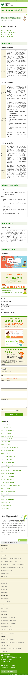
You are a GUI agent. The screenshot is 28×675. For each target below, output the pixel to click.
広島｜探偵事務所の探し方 (7, 439)
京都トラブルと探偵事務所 (7, 476)
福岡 (24, 530)
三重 (3, 527)
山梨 (3, 525)
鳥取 (12, 529)
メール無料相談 (5, 508)
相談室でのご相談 (5, 604)
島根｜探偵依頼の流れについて (8, 430)
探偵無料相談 (4, 580)
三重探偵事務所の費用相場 (7, 482)
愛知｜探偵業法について (7, 427)
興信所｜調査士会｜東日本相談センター (9, 620)
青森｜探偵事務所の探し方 (7, 462)
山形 (3, 521)
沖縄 (19, 532)
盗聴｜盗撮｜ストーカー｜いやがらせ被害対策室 (11, 648)
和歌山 (3, 529)
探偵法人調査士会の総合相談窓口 (8, 633)
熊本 (11, 532)
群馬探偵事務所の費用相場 (7, 479)
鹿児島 (16, 532)
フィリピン (8, 534)
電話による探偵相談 (5, 598)
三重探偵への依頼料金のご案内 (8, 456)
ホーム (3, 298)
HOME (2, 542)
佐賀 (5, 532)
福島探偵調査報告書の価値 (7, 499)
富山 (5, 525)
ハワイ (3, 534)
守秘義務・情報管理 (5, 573)
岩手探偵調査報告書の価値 (7, 473)
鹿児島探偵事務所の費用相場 (8, 491)
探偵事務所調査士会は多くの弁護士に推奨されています (12, 567)
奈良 (16, 527)
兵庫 (21, 527)
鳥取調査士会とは (5, 453)
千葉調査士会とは (5, 424)
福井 (11, 525)
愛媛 (11, 530)
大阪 (11, 527)
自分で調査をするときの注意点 (8, 32)
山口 (22, 529)
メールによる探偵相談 (5, 601)
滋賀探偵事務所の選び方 (7, 436)
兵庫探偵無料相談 (5, 441)
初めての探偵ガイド (5, 592)
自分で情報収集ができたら (7, 34)
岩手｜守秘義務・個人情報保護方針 (9, 447)
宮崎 (13, 532)
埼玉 (20, 521)
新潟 (20, 523)
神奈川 (22, 521)
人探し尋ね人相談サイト (6, 645)
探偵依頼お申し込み (5, 589)
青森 (16, 520)
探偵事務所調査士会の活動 (6, 570)
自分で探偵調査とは (6, 30)
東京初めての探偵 (5, 467)
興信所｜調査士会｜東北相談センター (9, 617)
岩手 (18, 520)
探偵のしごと (4, 304)
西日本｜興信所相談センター (7, 626)
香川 (9, 530)
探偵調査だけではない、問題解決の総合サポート (12, 470)
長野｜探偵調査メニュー (7, 459)
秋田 (21, 520)
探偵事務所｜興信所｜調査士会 (7, 639)
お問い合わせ (4, 611)
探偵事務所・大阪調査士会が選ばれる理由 (11, 485)
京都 (14, 527)
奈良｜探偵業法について (7, 465)
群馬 (3, 523)
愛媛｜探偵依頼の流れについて (8, 494)
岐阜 (24, 525)
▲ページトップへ (23, 540)
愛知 (21, 525)
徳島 (14, 530)
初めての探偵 (4, 586)
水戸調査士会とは (5, 496)
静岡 (19, 525)
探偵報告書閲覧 (5, 307)
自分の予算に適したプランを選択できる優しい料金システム (13, 564)
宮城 (23, 520)
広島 (20, 529)
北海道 (12, 520)
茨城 (8, 523)
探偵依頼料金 (4, 583)
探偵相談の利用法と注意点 (8, 312)
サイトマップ (4, 651)
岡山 (17, 529)
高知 (16, 530)
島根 (14, 529)
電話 (6, 362)
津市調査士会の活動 (6, 505)
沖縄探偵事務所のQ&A (6, 488)
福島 (5, 521)
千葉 (17, 521)
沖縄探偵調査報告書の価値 (7, 450)
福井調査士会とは (5, 502)
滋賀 (19, 527)
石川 (8, 525)
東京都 (14, 521)
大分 (8, 532)
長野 (22, 523)
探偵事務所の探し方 (6, 433)
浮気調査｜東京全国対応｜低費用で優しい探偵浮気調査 (12, 642)
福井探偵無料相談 (5, 444)
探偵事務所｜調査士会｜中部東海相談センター (10, 623)
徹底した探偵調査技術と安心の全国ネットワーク (11, 561)
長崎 (3, 532)
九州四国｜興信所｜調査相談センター (9, 629)
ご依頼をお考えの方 (6, 301)
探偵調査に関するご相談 (7, 36)
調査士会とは (4, 309)
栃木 (5, 523)
